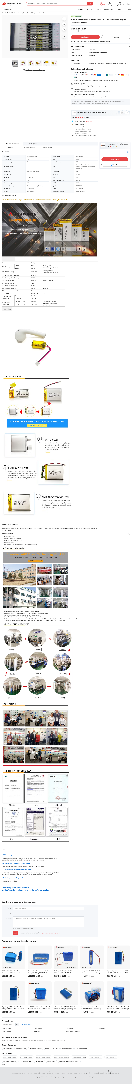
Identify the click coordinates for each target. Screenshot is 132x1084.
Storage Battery (7, 1048)
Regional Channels (87, 1071)
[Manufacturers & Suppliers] (11, 4)
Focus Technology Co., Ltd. (54, 1077)
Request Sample (105, 41)
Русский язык (50, 1073)
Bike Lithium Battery (111, 1057)
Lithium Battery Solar (26, 1061)
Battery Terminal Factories (61, 1057)
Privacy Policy (92, 1077)
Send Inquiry (85, 37)
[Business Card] (127, 152)
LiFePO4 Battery (6, 1031)
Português (36, 1073)
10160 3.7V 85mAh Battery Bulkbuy (69, 1061)
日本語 (85, 1073)
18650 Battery (70, 1028)
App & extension (108, 9)
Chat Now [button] (117, 37)
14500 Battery (6, 1028)
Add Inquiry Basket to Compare (35, 70)
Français (42, 1073)
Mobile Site (105, 1071)
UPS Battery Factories (26, 1057)
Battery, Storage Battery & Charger (28, 12)
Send (15, 933)
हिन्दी (90, 1073)
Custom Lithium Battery (79, 1057)
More (3, 1064)
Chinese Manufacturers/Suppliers (45, 1071)
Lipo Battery (101, 1028)
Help (98, 9)
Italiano (57, 1073)
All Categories (8, 9)
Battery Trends (51, 1061)
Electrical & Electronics (12, 12)
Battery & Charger (21, 1048)
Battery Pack (41, 12)
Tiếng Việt (107, 1073)
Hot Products (22, 1071)
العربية (75, 1073)
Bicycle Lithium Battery (9, 1061)
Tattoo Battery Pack (81, 1048)
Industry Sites (77, 1071)
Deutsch (63, 1073)
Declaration (84, 1077)
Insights (111, 1071)
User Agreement (76, 1077)
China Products (31, 1071)
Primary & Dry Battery (36, 1048)
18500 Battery (38, 1028)
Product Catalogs (27, 1024)
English (24, 1073)
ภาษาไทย (95, 1073)
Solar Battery (37, 1031)
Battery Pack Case (67, 1048)
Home (3, 12)
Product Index (97, 1071)
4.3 (108, 146)
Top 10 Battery (39, 1061)
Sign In (74, 135)
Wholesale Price (68, 1071)
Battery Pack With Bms (51, 1048)
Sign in (128, 5)
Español (30, 1073)
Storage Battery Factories (43, 1057)
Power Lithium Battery (96, 1057)
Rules (129, 9)
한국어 (80, 1073)
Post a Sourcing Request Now (51, 933)
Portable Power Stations (73, 1031)
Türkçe (101, 1073)
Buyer (89, 9)
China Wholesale (59, 1071)
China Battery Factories (9, 1057)
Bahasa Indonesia (115, 1073)
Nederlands (69, 1073)
